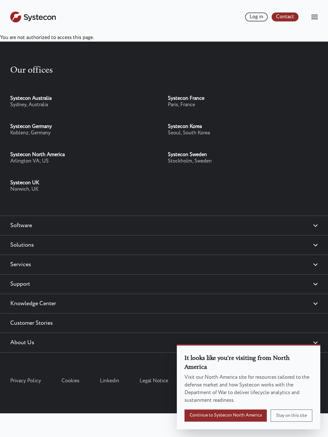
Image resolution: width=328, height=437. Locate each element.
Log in (256, 16)
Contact (285, 16)
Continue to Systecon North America (226, 415)
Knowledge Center (33, 303)
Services (20, 264)
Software (21, 225)
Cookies (70, 381)
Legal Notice (154, 381)
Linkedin (109, 381)
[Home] (33, 21)
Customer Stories (31, 323)
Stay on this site (291, 415)
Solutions (22, 245)
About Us (22, 342)
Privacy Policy (25, 381)
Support (20, 284)
